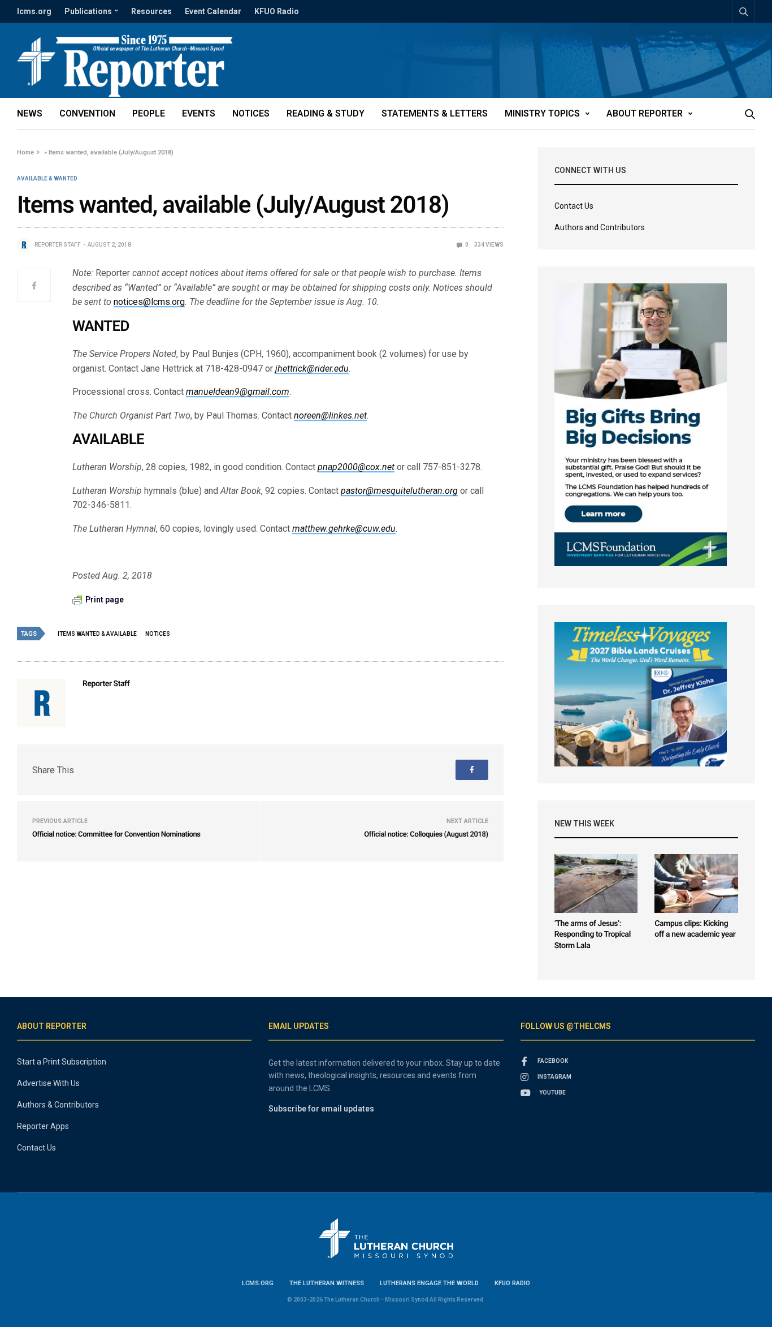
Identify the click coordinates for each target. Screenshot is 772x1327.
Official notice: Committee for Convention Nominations (116, 834)
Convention (87, 113)
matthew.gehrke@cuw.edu (344, 528)
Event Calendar (213, 11)
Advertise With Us (48, 1083)
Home (25, 152)
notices (157, 634)
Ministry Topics (542, 113)
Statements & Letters (434, 113)
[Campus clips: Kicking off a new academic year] (696, 883)
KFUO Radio (276, 11)
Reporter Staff (57, 245)
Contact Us (573, 205)
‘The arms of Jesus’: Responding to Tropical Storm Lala (592, 934)
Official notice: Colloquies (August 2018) (426, 834)
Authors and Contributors (599, 227)
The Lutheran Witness (326, 1283)
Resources (151, 11)
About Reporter (644, 113)
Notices (251, 113)
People (148, 113)
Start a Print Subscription (61, 1061)
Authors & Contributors (58, 1104)
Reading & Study (326, 113)
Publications (88, 11)
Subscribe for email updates (321, 1108)
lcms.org (34, 11)
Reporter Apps (43, 1126)
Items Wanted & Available (97, 634)
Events (198, 113)
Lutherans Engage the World (429, 1283)
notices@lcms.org (149, 301)
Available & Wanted (47, 179)
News (29, 113)
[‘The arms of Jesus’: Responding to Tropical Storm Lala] (596, 883)
